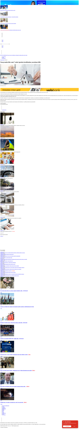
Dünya (23, 55)
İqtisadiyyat (18, 55)
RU (2, 41)
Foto (25, 55)
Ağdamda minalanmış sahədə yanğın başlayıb (7, 254)
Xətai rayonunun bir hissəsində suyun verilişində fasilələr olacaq (9, 275)
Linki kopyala (4, 109)
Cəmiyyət (11, 55)
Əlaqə (3, 57)
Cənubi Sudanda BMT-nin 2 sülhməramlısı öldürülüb (8, 262)
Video (26, 55)
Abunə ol (1, 236)
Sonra (74, 426)
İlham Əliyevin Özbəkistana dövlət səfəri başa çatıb (7, 264)
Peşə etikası (4, 58)
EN (2, 40)
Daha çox (1, 276)
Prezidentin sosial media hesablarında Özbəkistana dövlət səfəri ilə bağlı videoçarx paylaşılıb (13, 259)
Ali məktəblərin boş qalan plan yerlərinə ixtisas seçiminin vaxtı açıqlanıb (10, 269)
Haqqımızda (4, 56)
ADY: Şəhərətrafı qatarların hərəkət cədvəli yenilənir (8, 272)
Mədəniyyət (14, 55)
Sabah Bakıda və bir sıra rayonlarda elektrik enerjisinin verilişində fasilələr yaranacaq (12, 252)
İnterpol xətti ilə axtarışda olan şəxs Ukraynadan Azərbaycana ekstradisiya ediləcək (12, 267)
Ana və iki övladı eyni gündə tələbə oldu (6, 257)
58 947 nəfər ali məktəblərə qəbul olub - (7, 270)
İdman (21, 55)
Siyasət (8, 55)
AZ (2, 45)
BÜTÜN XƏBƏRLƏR (3, 55)
